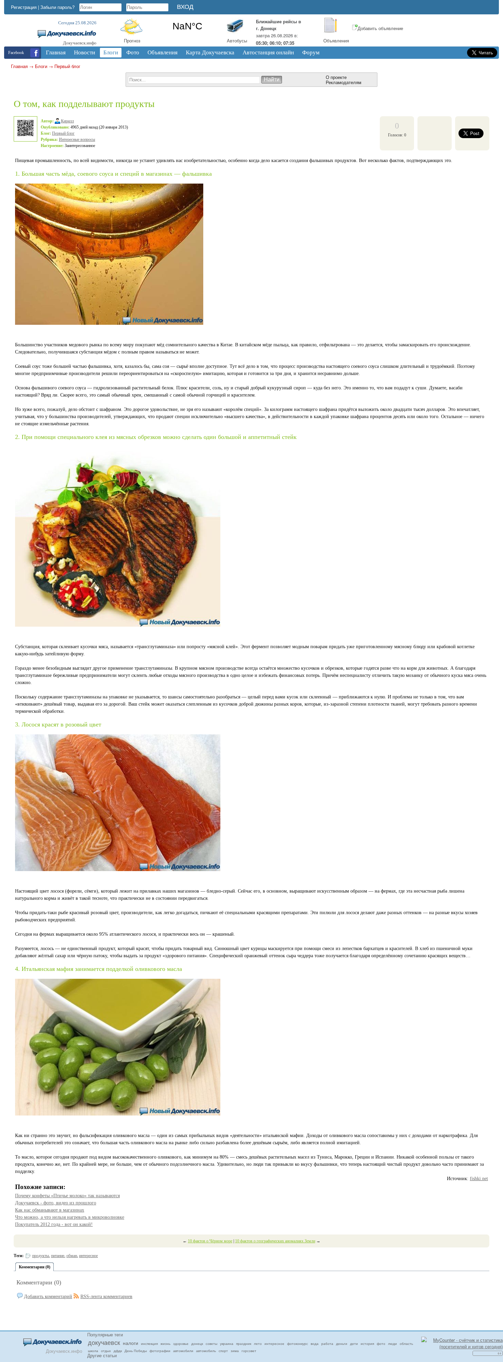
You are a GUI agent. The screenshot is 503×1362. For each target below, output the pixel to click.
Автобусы (237, 40)
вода (315, 1343)
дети (354, 1343)
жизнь (165, 1343)
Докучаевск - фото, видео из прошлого (55, 1202)
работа (327, 1343)
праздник (243, 1343)
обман (71, 1255)
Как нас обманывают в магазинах (49, 1210)
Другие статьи (102, 1355)
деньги (341, 1343)
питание (57, 1255)
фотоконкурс (297, 1343)
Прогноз (132, 40)
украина (226, 1343)
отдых (106, 1350)
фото (381, 1343)
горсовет (249, 1350)
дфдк (118, 1350)
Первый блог (67, 66)
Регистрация (24, 7)
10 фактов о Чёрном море (210, 1241)
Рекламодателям (343, 82)
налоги (130, 1342)
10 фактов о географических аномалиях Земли (275, 1241)
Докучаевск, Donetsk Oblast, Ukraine (187, 26)
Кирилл (67, 121)
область (406, 1343)
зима (235, 1350)
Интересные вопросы (77, 139)
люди (392, 1343)
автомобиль (206, 1350)
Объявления (336, 40)
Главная (19, 66)
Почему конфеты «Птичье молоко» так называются (67, 1195)
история (367, 1343)
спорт (223, 1350)
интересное (88, 1255)
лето (258, 1343)
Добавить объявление (380, 28)
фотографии (160, 1350)
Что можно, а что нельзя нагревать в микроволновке (69, 1217)
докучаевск (104, 1342)
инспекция (149, 1343)
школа (93, 1350)
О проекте (336, 77)
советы (211, 1343)
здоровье (181, 1343)
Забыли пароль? (57, 7)
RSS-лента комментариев (106, 1296)
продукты (40, 1255)
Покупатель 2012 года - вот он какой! (54, 1224)
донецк (197, 1343)
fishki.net (479, 1178)
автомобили (183, 1350)
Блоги (41, 66)
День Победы (136, 1350)
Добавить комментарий (48, 1296)
